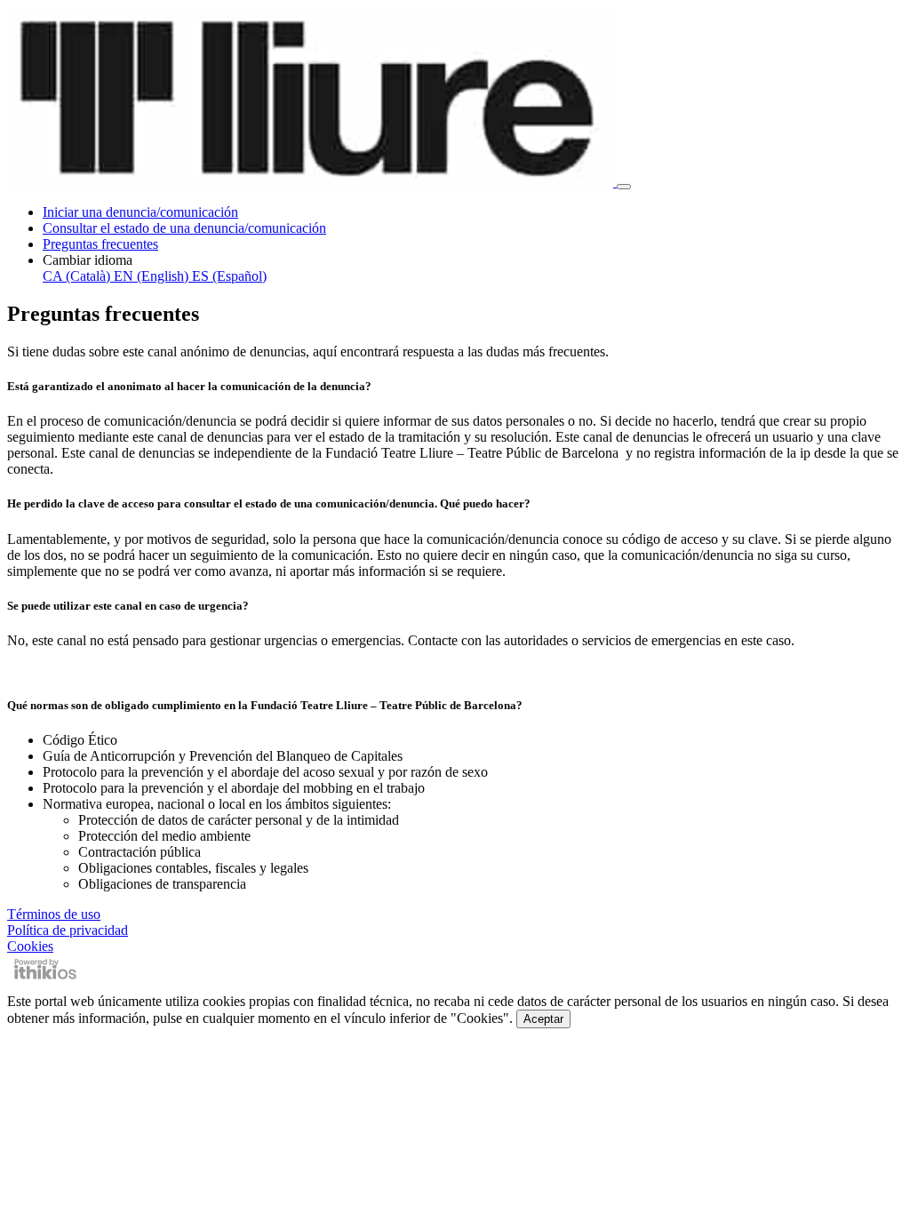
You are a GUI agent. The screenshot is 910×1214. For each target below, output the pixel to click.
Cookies (30, 946)
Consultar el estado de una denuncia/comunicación (184, 228)
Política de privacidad (67, 930)
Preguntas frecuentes (100, 244)
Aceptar (543, 1019)
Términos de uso (53, 914)
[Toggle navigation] (624, 186)
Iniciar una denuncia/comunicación (140, 212)
